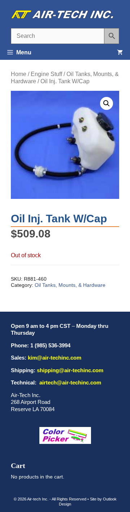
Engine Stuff (46, 74)
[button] (106, 103)
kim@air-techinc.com (54, 358)
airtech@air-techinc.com (69, 382)
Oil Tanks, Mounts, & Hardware (70, 285)
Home (18, 74)
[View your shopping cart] (120, 52)
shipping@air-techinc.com (70, 370)
